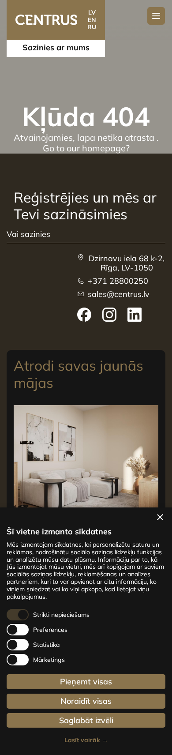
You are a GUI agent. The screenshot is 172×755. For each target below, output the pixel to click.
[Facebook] (84, 315)
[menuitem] (84, 315)
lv (92, 12)
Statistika (46, 645)
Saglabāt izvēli (86, 720)
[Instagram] (109, 315)
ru (91, 27)
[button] (160, 517)
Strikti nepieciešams (61, 615)
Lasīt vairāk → (86, 740)
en (92, 20)
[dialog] (86, 631)
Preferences (50, 630)
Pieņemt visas (86, 681)
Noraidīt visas (86, 701)
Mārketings (49, 660)
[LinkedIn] (134, 315)
